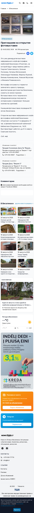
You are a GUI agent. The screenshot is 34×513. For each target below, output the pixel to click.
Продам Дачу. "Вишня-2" (11, 164)
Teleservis (21, 486)
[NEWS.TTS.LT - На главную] (7, 3)
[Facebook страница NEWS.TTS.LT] (7, 448)
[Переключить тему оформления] (27, 3)
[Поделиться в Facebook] (27, 53)
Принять (17, 510)
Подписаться (17, 424)
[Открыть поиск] (20, 3)
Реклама (3, 472)
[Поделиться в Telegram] (31, 53)
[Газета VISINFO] (23, 3)
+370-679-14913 (9, 170)
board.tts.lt (13, 145)
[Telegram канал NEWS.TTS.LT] (2, 448)
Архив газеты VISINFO (8, 479)
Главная (3, 8)
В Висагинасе (13, 8)
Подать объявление (17, 407)
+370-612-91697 (9, 155)
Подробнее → (21, 155)
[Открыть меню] (31, 3)
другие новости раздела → (24, 203)
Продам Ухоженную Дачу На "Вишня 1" (16, 148)
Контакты (4, 469)
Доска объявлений (7, 475)
